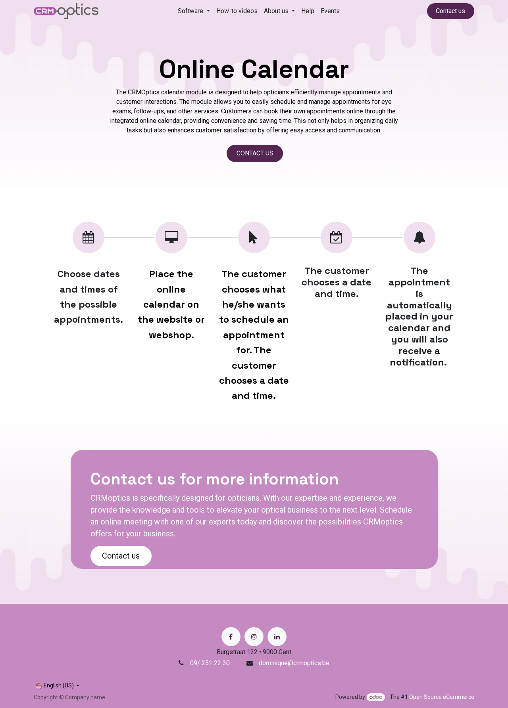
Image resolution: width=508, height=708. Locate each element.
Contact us (450, 11)
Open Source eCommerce (441, 697)
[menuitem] (194, 11)
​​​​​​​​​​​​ (255, 153)
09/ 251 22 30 (210, 663)
